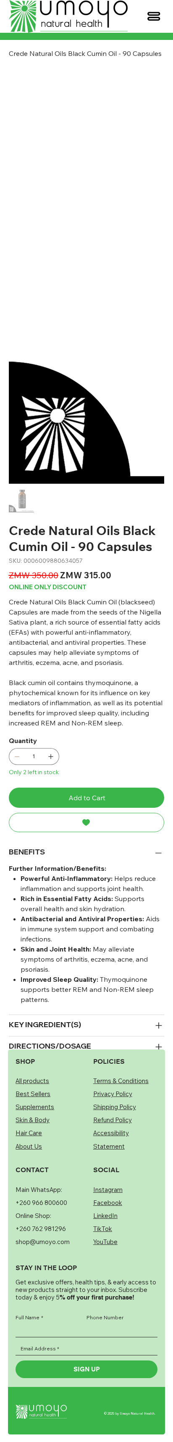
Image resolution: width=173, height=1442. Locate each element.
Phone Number (105, 1208)
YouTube (105, 1132)
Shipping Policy (114, 997)
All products (32, 971)
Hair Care (29, 1023)
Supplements (35, 997)
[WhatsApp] (13, 813)
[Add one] (50, 472)
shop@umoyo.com (43, 1132)
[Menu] (154, 16)
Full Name (29, 1208)
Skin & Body (33, 1010)
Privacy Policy (112, 984)
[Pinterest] (33, 813)
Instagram (108, 1079)
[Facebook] (23, 813)
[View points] (46, 16)
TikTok (102, 1119)
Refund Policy (112, 1010)
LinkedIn (105, 1106)
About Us (29, 1036)
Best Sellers (33, 984)
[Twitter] (43, 813)
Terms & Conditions (121, 971)
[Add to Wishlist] (87, 538)
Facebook (107, 1093)
